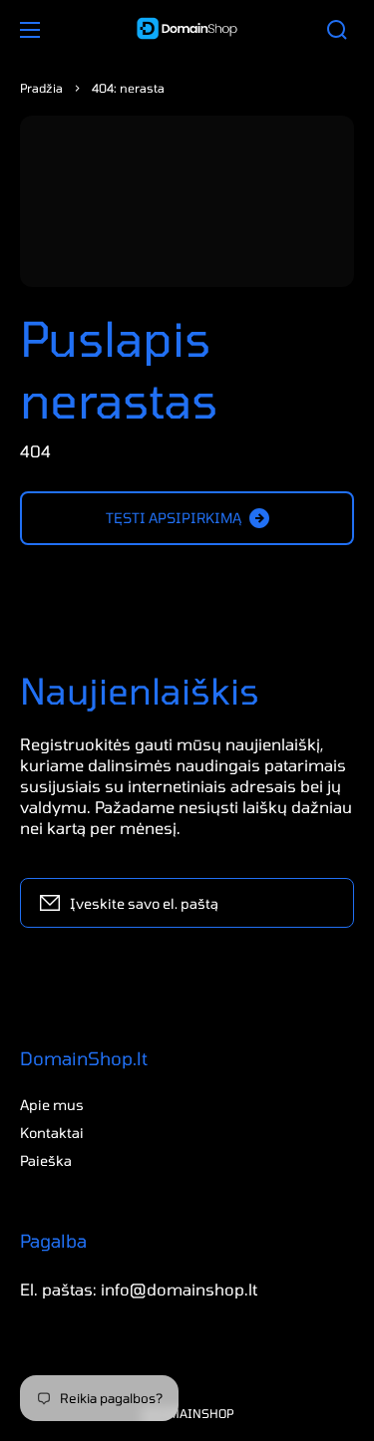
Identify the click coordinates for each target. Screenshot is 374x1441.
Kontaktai (52, 1132)
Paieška (46, 1160)
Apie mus (52, 1104)
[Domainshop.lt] (187, 30)
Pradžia (41, 88)
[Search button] (337, 30)
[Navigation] (30, 30)
